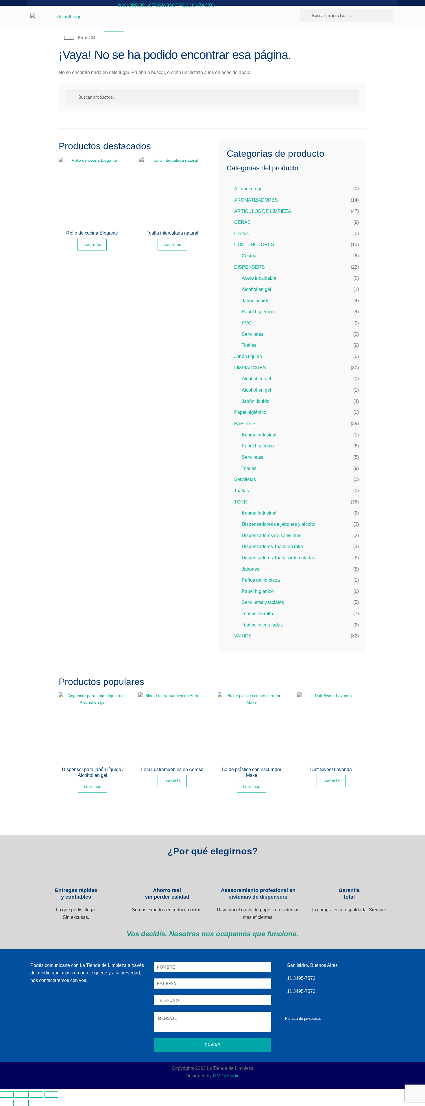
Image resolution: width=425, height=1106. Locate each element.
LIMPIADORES (250, 367)
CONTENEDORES (254, 244)
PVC (247, 322)
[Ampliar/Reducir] (7, 1094)
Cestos (241, 233)
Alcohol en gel (249, 188)
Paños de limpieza (261, 580)
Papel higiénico (258, 311)
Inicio (125, 5)
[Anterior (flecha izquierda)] (7, 1103)
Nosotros (175, 5)
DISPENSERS (249, 267)
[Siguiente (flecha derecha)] (21, 1103)
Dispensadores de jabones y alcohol (279, 524)
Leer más (92, 244)
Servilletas (252, 334)
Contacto (202, 5)
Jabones (250, 569)
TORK (240, 501)
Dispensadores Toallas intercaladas (278, 557)
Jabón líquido (248, 356)
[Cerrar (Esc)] (51, 1094)
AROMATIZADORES (256, 200)
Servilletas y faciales (263, 602)
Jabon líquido (255, 300)
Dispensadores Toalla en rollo (272, 546)
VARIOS (243, 635)
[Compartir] (36, 1094)
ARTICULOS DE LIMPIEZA (262, 211)
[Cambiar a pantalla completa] (21, 1094)
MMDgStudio (226, 1075)
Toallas (249, 345)
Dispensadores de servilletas (271, 535)
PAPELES (245, 423)
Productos (147, 5)
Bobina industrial (259, 434)
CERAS (242, 222)
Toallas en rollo (257, 613)
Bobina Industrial (259, 512)
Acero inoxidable (259, 278)
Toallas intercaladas (262, 624)
